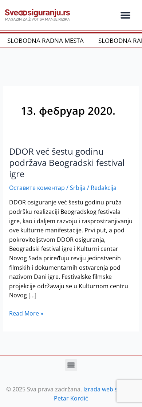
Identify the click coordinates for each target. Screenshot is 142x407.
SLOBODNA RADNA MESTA (43, 40)
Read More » (26, 313)
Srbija (78, 188)
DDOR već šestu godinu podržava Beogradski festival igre (67, 163)
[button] (125, 15)
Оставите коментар (37, 188)
